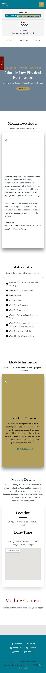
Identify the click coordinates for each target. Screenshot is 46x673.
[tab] (8, 40)
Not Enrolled (12, 16)
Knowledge (10, 68)
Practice (23, 68)
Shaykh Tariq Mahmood (23, 449)
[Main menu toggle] (41, 4)
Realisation (36, 68)
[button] (23, 88)
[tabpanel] (23, 332)
